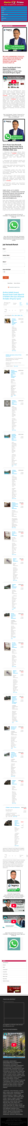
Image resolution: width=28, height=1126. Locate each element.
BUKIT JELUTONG (13, 1086)
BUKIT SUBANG (16, 1075)
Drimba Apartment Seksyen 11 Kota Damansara (13, 616)
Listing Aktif (5, 971)
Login (2, 16)
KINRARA (15, 1083)
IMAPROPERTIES (6, 1064)
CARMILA (14, 1098)
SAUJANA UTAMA (14, 1071)
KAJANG (15, 1084)
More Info (14, 350)
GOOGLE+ (5, 1111)
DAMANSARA (6, 1090)
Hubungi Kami (4, 18)
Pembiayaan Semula (5, 14)
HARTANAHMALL (19, 1114)
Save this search (21, 303)
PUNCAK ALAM (21, 1080)
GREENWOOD (6, 1101)
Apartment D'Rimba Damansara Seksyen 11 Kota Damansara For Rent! (14, 700)
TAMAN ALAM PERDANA (8, 1078)
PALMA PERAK (17, 1096)
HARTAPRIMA (6, 1061)
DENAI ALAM (6, 1086)
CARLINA (9, 1098)
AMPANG (20, 1101)
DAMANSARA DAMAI (13, 1104)
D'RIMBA (5, 95)
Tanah (4, 967)
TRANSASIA (12, 1114)
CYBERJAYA (5, 1104)
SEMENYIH (21, 1107)
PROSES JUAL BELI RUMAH (14, 1111)
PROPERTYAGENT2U (16, 1068)
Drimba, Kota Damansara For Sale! (14, 728)
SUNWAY (21, 1090)
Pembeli (3, 10)
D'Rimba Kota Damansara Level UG (14, 586)
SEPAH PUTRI (19, 1098)
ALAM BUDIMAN (17, 1093)
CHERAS (12, 1080)
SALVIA (20, 1105)
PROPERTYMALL (14, 1064)
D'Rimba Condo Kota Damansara (13, 807)
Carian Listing (5, 974)
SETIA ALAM (9, 1105)
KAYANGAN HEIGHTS (7, 1095)
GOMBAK (19, 1074)
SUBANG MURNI (9, 1077)
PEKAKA (5, 1099)
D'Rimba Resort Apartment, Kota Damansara (17, 823)
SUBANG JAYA (22, 1071)
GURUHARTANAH (6, 1065)
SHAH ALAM (20, 1069)
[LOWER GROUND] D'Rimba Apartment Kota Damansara (14, 437)
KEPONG (14, 1074)
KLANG (16, 1080)
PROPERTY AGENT (15, 1108)
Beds (16, 315)
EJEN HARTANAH (6, 1108)
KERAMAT (17, 1099)
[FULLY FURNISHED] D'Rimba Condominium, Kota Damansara (15, 505)
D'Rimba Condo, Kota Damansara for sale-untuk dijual (14, 755)
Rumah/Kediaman (5, 962)
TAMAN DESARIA (11, 1099)
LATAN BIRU (10, 1096)
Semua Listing (5, 976)
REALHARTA (13, 1065)
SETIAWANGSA (6, 1080)
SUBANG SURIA (9, 1092)
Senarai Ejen (5, 978)
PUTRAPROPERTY (17, 1062)
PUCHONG (9, 1074)
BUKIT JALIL (17, 1102)
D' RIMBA (15, 1095)
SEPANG (19, 1083)
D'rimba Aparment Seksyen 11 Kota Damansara (14, 645)
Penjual (3, 12)
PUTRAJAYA (20, 1084)
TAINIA (16, 1105)
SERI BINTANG (17, 1092)
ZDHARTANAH (20, 1065)
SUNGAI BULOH (6, 1071)
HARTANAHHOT (13, 1061)
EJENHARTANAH (18, 1067)
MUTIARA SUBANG (12, 1072)
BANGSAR (5, 1102)
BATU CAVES (11, 1102)
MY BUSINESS (19, 1109)
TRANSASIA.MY (6, 1109)
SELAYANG (16, 1078)
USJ (13, 1105)
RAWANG (19, 1072)
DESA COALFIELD (15, 1081)
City (21, 315)
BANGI (11, 1084)
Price (13, 315)
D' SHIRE (19, 1095)
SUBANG (5, 1072)
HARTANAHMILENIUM (8, 1062)
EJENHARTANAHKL (7, 1068)
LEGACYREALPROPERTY (8, 1067)
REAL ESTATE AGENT (14, 1107)
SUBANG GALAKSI (17, 1077)
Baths (19, 315)
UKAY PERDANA (7, 1081)
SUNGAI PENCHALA (14, 1090)
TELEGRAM (12, 1109)
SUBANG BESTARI (13, 1069)
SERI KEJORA (10, 1093)
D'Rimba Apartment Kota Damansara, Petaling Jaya (14, 321)
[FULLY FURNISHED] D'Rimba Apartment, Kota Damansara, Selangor (14, 374)
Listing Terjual (5, 969)
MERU (4, 1092)
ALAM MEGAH (9, 1075)
